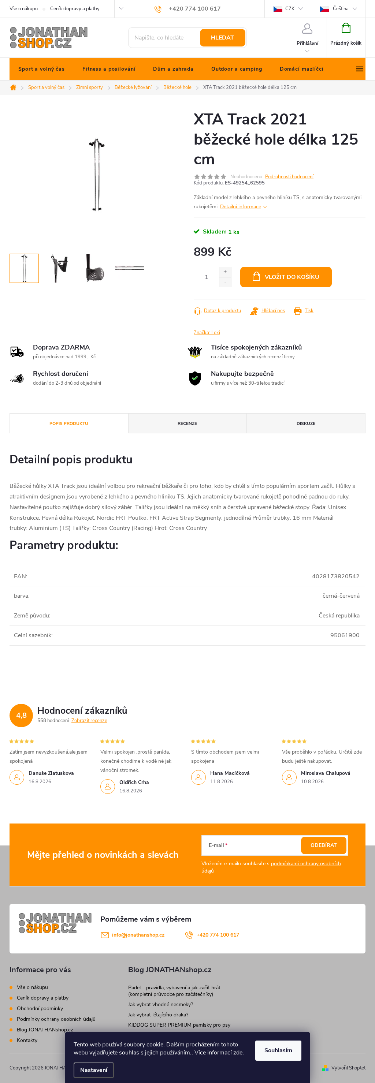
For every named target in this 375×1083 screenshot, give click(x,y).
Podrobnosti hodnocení (289, 177)
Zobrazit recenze (89, 720)
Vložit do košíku (292, 277)
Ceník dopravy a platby (75, 8)
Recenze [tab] (187, 423)
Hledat (222, 38)
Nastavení (93, 1070)
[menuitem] (42, 69)
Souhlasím (278, 1050)
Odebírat (324, 845)
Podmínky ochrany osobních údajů (56, 1019)
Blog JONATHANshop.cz (45, 1029)
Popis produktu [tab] (68, 423)
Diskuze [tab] (306, 423)
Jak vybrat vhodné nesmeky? (160, 1004)
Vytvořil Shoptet (348, 1068)
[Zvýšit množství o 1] (225, 272)
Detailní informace (240, 206)
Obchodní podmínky (40, 1008)
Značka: (207, 332)
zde (237, 1053)
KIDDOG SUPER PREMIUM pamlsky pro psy (179, 1025)
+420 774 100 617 (218, 934)
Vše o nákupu (24, 8)
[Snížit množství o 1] (225, 282)
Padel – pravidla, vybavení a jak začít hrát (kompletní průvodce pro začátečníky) (174, 991)
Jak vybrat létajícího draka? (158, 1014)
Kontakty (27, 1040)
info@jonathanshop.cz (138, 934)
